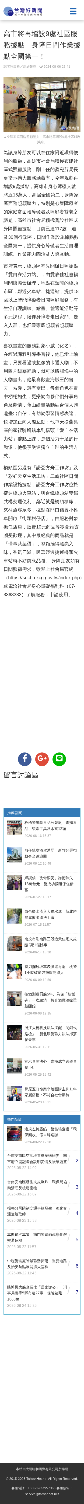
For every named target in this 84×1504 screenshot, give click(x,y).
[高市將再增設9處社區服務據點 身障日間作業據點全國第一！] (25, 759)
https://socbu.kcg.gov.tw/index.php (44, 577)
